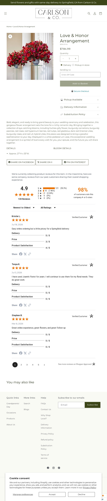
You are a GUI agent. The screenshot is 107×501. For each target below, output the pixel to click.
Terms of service (45, 456)
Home (9, 27)
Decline (81, 494)
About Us (11, 424)
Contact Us (46, 409)
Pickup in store (82, 65)
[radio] (53, 188)
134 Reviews (27, 199)
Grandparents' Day (13, 405)
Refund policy (47, 439)
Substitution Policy (46, 447)
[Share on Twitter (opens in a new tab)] (25, 254)
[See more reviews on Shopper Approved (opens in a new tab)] (29, 254)
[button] (5, 13)
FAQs (43, 403)
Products (11, 418)
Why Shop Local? (45, 417)
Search (27, 403)
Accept (52, 494)
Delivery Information (46, 426)
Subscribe (92, 404)
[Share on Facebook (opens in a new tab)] (20, 254)
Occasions (11, 412)
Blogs (26, 409)
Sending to (69, 70)
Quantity (64, 53)
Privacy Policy (89, 487)
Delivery (67, 65)
